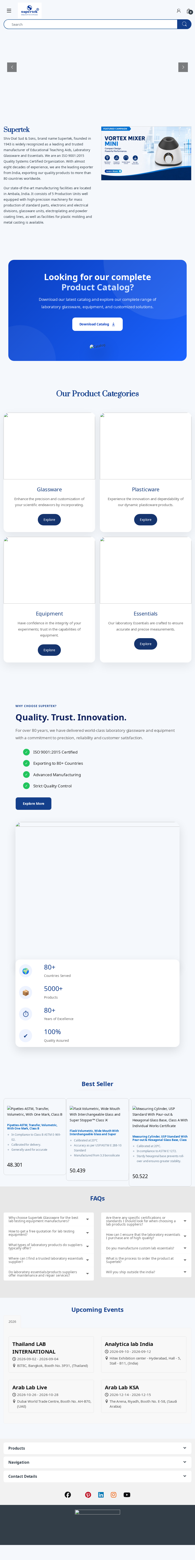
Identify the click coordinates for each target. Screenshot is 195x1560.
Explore (49, 519)
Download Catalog (94, 324)
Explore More (33, 803)
